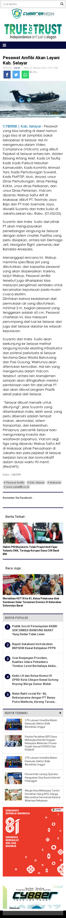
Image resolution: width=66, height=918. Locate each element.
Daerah (17, 68)
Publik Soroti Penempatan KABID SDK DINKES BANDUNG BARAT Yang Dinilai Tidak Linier (34, 630)
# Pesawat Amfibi (14, 482)
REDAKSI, (8, 68)
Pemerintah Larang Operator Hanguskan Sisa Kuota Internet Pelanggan (42, 777)
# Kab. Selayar (35, 482)
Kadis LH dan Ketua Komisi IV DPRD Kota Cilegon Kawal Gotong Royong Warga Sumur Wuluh (35, 680)
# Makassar (54, 482)
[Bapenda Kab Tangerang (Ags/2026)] (33, 844)
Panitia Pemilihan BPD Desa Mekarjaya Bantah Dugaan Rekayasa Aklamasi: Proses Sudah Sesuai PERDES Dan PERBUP (41, 743)
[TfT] (33, 31)
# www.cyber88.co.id (16, 486)
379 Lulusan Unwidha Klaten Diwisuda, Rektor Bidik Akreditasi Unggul (41, 723)
